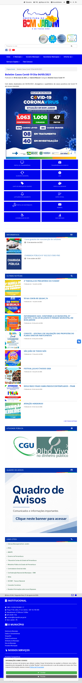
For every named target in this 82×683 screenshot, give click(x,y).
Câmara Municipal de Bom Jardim (18, 544)
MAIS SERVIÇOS (59, 218)
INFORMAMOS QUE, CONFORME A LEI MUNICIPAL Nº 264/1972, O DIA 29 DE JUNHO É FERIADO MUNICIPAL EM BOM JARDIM (48, 318)
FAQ (36, 2)
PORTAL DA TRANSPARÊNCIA (22, 165)
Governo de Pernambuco (16, 556)
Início (8, 57)
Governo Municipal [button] (32, 57)
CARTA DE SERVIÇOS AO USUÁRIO (22, 186)
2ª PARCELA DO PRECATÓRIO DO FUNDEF (41, 281)
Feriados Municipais (11, 645)
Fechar (42, 676)
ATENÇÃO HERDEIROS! (33, 403)
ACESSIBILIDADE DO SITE (22, 218)
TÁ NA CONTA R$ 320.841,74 (36, 298)
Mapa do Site (44, 2)
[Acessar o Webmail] (72, 595)
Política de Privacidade (37, 667)
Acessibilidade (57, 2)
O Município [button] (17, 57)
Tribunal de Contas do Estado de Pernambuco (22, 560)
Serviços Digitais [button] (12, 62)
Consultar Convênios (14, 585)
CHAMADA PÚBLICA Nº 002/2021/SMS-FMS (42, 255)
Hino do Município (10, 643)
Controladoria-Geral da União (17, 568)
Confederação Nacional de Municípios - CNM (22, 573)
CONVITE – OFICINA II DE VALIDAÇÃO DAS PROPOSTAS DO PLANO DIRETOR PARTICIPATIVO (49, 334)
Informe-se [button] (68, 57)
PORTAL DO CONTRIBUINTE (24, 205)
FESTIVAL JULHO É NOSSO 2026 (37, 368)
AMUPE (10, 552)
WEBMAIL (59, 207)
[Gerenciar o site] (75, 595)
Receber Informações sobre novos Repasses (22, 589)
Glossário (29, 2)
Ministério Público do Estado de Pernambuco (22, 564)
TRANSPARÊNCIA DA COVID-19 (59, 165)
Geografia (8, 636)
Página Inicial (11, 69)
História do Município (11, 631)
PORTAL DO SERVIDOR (60, 186)
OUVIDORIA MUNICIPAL (22, 176)
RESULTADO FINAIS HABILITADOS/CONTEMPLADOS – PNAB (49, 386)
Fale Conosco (27, 62)
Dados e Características (12, 633)
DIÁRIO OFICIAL (60, 197)
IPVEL (9, 548)
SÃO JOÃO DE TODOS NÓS (35, 351)
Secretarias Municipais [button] (51, 57)
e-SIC (59, 176)
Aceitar (42, 672)
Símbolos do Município (12, 641)
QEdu (9, 577)
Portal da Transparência (12, 657)
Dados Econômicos (11, 638)
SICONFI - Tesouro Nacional (16, 581)
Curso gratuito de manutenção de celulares (42, 239)
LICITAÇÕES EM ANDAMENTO (22, 197)
